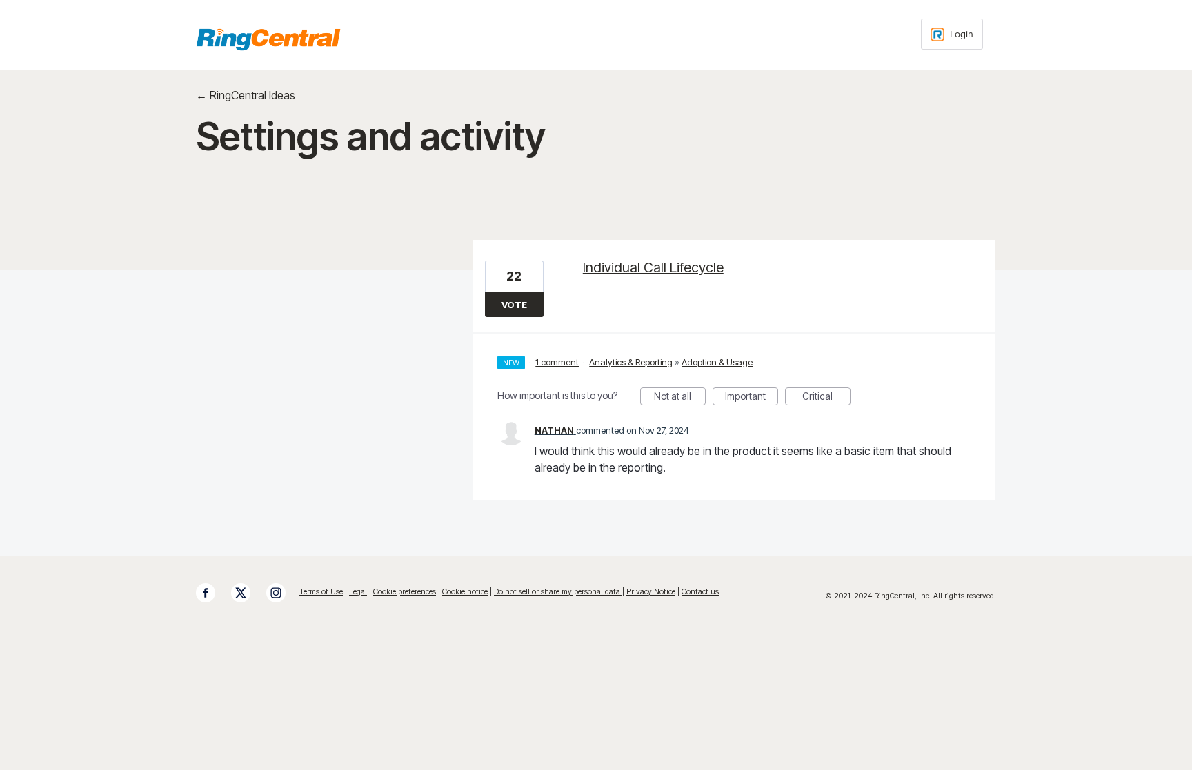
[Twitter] (247, 592)
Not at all (680, 397)
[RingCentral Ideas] (268, 39)
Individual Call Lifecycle (653, 267)
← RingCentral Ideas (245, 95)
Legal (358, 591)
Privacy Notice (650, 591)
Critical (826, 397)
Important (751, 397)
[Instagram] (282, 592)
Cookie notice (465, 591)
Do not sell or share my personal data (558, 591)
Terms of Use (321, 591)
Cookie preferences (404, 591)
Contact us (700, 591)
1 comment (557, 361)
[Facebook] (212, 592)
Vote (514, 304)
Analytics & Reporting (631, 361)
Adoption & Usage (717, 361)
